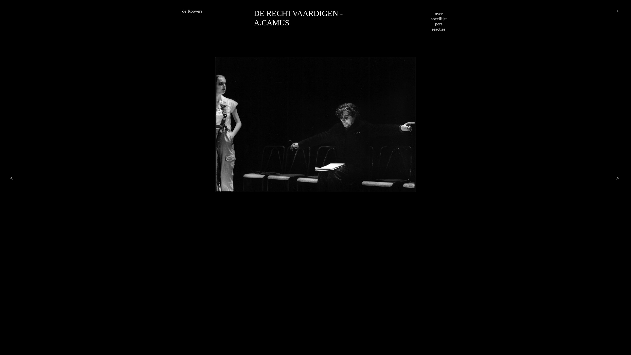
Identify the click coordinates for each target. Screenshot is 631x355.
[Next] (618, 177)
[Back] (618, 9)
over (439, 13)
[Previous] (12, 177)
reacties (438, 29)
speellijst (439, 18)
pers (438, 23)
